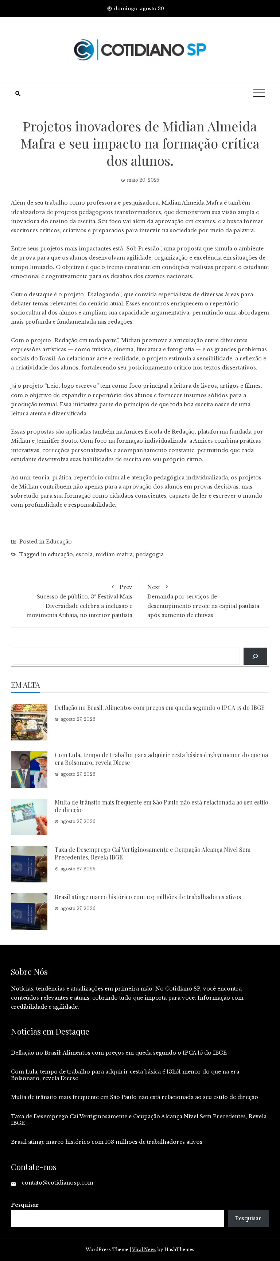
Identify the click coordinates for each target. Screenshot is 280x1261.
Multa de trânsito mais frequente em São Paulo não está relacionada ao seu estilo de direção (161, 806)
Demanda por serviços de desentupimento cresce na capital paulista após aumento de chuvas (203, 601)
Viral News (144, 1249)
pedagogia (150, 554)
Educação (59, 541)
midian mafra (114, 554)
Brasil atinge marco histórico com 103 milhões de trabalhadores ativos (148, 897)
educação (60, 554)
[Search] (255, 656)
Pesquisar (25, 1205)
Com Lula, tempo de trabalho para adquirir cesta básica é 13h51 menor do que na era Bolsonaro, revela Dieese (161, 758)
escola (84, 554)
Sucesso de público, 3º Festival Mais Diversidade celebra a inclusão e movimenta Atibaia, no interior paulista (79, 601)
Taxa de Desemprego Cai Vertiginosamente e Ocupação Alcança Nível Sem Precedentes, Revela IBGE (152, 853)
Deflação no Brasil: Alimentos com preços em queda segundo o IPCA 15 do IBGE (160, 707)
